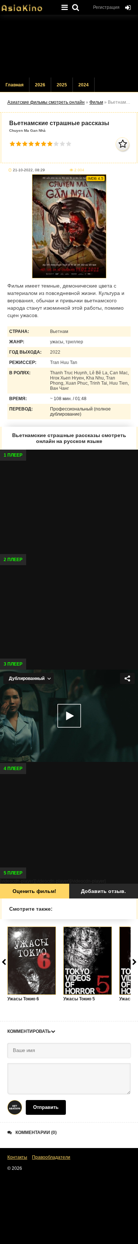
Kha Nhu (95, 378)
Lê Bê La (98, 372)
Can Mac (119, 372)
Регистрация (106, 7)
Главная (15, 84)
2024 (83, 84)
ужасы (56, 341)
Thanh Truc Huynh (68, 372)
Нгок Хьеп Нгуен (67, 378)
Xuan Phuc (77, 383)
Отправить (46, 1107)
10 (69, 144)
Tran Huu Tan (63, 362)
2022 (55, 352)
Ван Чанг (59, 388)
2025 (62, 84)
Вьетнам (59, 331)
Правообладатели (51, 1157)
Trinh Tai (98, 383)
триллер (74, 341)
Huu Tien (118, 383)
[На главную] (27, 5)
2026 (40, 84)
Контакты (17, 1157)
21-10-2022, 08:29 (29, 170)
